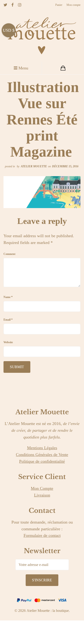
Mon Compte (42, 488)
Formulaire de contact (42, 535)
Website (8, 342)
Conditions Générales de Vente (42, 454)
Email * (8, 319)
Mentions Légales (42, 447)
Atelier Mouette (34, 166)
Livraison (42, 495)
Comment (9, 254)
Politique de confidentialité (42, 461)
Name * (8, 297)
